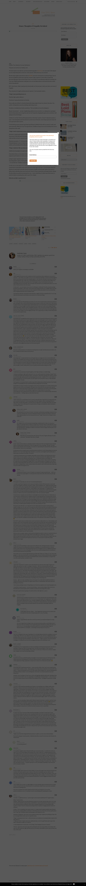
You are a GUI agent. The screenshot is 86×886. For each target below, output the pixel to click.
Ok (73, 884)
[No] (84, 884)
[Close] (58, 133)
